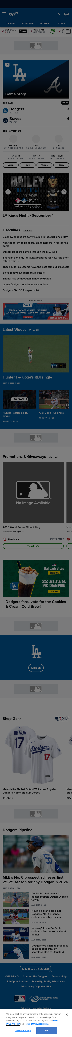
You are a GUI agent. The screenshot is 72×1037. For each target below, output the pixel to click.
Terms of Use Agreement (36, 1024)
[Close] (66, 1014)
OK (46, 1030)
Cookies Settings (23, 1030)
